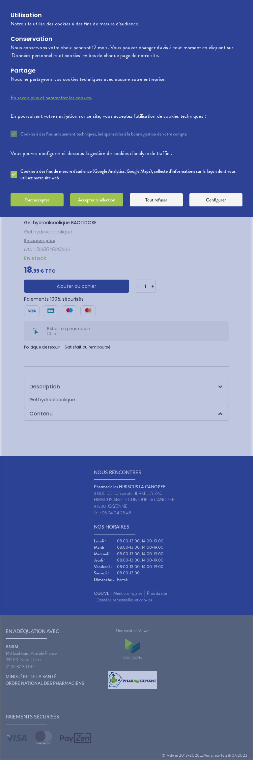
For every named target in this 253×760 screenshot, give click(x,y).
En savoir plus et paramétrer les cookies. (51, 98)
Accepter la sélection (96, 200)
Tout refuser (156, 200)
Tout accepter (37, 200)
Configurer (216, 200)
